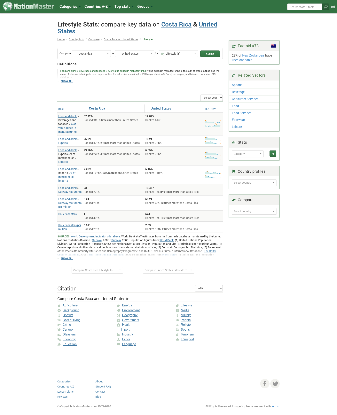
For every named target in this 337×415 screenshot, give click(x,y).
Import (125, 329)
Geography (129, 315)
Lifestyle (186, 305)
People (186, 320)
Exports (63, 143)
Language (129, 344)
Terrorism (187, 334)
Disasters (69, 334)
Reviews (62, 396)
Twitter (275, 383)
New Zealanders (253, 55)
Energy (127, 305)
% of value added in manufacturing (67, 128)
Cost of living (72, 320)
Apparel (237, 85)
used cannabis (242, 60)
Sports (185, 329)
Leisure (237, 127)
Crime (67, 324)
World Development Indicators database (95, 236)
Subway (97, 240)
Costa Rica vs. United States (121, 39)
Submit (210, 53)
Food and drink (67, 116)
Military (186, 315)
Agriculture (70, 305)
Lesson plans (65, 391)
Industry (127, 334)
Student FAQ (103, 386)
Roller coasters (67, 214)
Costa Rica (176, 24)
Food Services (241, 113)
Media (185, 310)
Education (70, 344)
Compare (93, 39)
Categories (69, 6)
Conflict (68, 315)
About (99, 381)
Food (235, 106)
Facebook (265, 383)
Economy (69, 339)
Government (130, 320)
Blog (98, 396)
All (273, 153)
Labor (126, 339)
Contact (100, 391)
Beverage (238, 92)
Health (126, 324)
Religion (186, 324)
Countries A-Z (65, 386)
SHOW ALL (67, 81)
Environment (131, 310)
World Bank (167, 240)
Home (61, 39)
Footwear (238, 120)
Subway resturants (70, 192)
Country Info (76, 39)
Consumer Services (245, 99)
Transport (187, 339)
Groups (144, 6)
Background (71, 310)
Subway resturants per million (70, 205)
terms (275, 406)
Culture (68, 329)
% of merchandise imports (66, 176)
